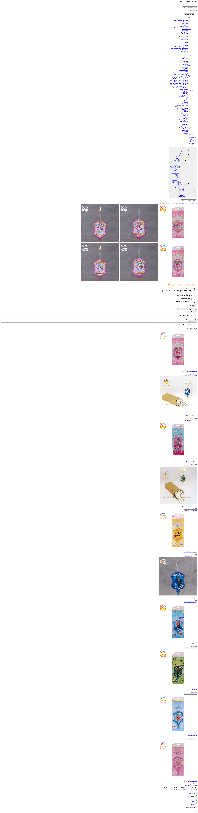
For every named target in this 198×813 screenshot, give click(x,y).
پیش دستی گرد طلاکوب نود (175, 182)
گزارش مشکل (193, 305)
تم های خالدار (175, 180)
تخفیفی (192, 136)
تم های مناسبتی (177, 160)
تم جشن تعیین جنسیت (175, 162)
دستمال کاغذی (177, 156)
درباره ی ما (191, 140)
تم (178, 159)
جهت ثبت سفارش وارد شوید (190, 375)
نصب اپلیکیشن (181, 196)
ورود (182, 151)
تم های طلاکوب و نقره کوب (175, 177)
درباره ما (181, 192)
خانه (181, 152)
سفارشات (181, 188)
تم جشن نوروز (175, 168)
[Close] (196, 810)
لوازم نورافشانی (176, 185)
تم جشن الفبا (175, 171)
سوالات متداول (190, 143)
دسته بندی (181, 153)
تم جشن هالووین (175, 169)
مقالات (192, 144)
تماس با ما (191, 141)
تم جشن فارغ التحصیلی (175, 166)
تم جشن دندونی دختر (175, 161)
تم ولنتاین (175, 170)
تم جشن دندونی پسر (175, 163)
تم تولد (176, 174)
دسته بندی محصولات (189, 14)
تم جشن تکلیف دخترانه (175, 167)
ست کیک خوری (175, 181)
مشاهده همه (193, 329)
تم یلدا (178, 154)
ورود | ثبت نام (193, 10)
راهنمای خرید (191, 137)
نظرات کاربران (191, 311)
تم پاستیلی (175, 176)
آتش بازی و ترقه (178, 183)
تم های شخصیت (175, 178)
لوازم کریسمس (175, 173)
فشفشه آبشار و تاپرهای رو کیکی (177, 184)
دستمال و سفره (178, 155)
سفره (177, 158)
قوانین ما (192, 138)
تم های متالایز (175, 175)
